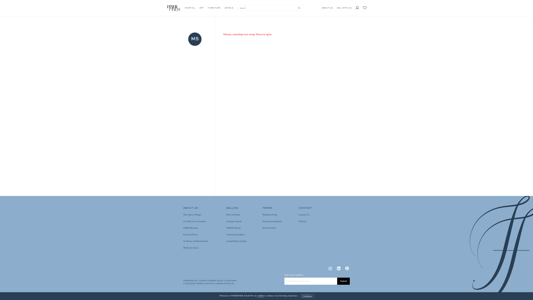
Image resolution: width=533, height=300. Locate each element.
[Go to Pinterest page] (347, 268)
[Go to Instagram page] (330, 268)
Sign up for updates (294, 274)
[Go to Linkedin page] (338, 268)
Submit (343, 281)
